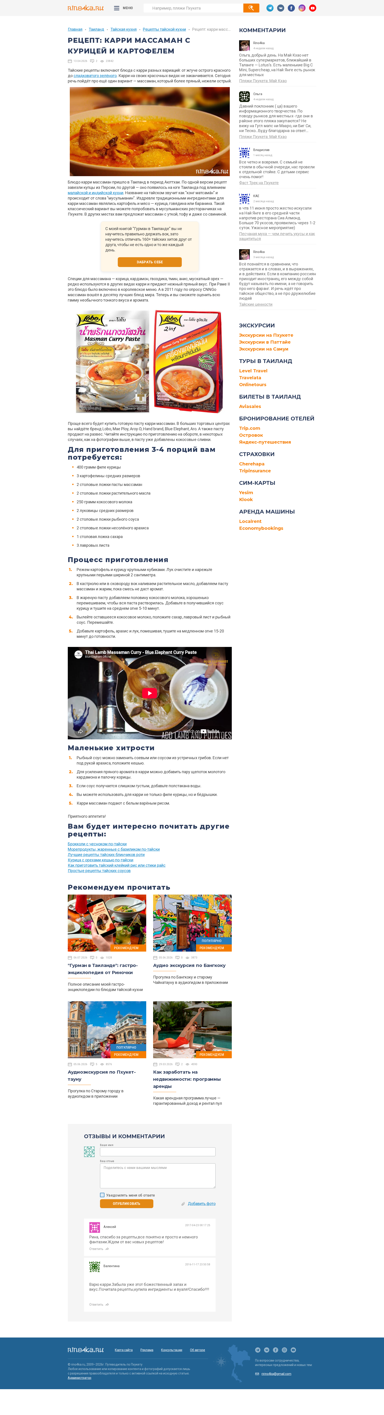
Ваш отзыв (107, 1161)
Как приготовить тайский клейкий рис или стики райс (117, 865)
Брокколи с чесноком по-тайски (97, 844)
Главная (75, 29)
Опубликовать (126, 1203)
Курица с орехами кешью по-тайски (100, 860)
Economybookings (261, 528)
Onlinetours (252, 384)
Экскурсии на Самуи (263, 349)
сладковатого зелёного (95, 75)
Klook (246, 499)
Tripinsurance (255, 470)
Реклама (146, 1350)
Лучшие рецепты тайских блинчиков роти (106, 854)
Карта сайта (124, 1350)
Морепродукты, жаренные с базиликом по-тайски (114, 849)
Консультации (171, 1350)
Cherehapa (252, 464)
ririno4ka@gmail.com (276, 1374)
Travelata (250, 377)
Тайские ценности (255, 304)
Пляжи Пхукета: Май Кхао (263, 80)
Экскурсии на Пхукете (266, 335)
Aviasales (250, 406)
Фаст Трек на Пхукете (259, 182)
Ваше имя (106, 1145)
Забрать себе (150, 262)
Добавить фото (202, 1203)
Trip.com (249, 428)
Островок (251, 435)
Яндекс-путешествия (265, 442)
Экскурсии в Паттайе (265, 342)
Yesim (246, 492)
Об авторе (197, 1350)
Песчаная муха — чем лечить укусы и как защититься (277, 236)
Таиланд (96, 29)
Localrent (250, 521)
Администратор (79, 1378)
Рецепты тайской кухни (164, 29)
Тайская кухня (123, 29)
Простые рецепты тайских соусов (99, 870)
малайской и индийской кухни (95, 192)
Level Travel (253, 370)
